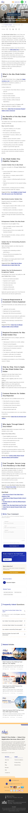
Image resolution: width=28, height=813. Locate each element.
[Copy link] (19, 29)
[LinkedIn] (17, 790)
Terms (18, 542)
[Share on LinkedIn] (13, 29)
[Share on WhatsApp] (16, 29)
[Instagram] (22, 790)
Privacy (14, 542)
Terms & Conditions (18, 759)
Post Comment (13, 545)
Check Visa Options (14, 572)
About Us (7, 759)
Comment (7, 530)
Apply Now (6, 559)
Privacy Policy (17, 762)
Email (6, 525)
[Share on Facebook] (7, 29)
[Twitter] (14, 790)
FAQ (6, 770)
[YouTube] (19, 790)
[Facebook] (11, 790)
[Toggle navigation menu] (25, 2)
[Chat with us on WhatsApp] (22, 2)
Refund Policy (17, 764)
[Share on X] (10, 29)
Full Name (7, 521)
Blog (6, 764)
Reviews (7, 767)
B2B (6, 762)
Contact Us (7, 772)
